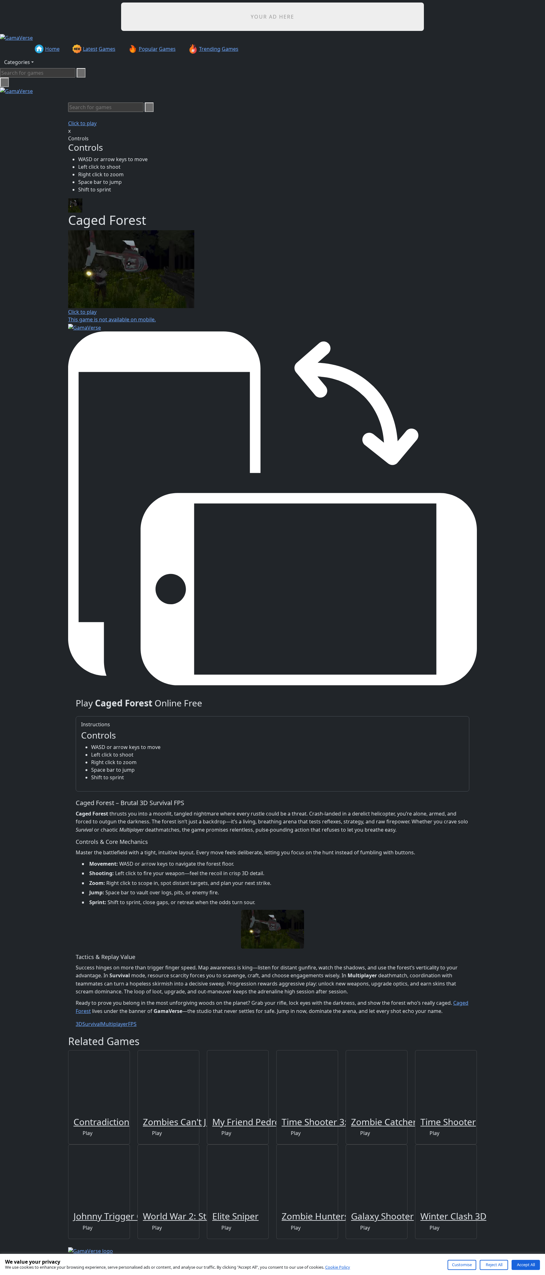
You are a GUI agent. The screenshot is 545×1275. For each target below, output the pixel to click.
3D (79, 1024)
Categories (17, 62)
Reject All (494, 1264)
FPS (132, 1024)
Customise (462, 1264)
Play (86, 1133)
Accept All (526, 1264)
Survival (91, 1024)
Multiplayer (114, 1024)
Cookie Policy (337, 1267)
